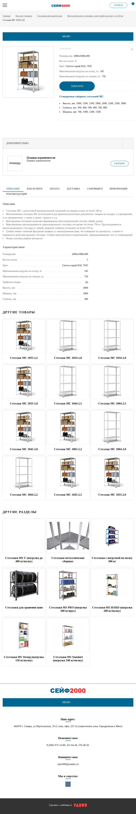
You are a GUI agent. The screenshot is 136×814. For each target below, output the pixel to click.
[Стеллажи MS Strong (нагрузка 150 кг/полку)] (23, 635)
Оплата (55, 188)
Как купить (34, 188)
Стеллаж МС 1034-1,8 (112, 357)
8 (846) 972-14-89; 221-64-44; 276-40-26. (68, 745)
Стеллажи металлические (49, 16)
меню (66, 36)
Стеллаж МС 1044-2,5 (68, 403)
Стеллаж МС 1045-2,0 (24, 449)
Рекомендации (16, 194)
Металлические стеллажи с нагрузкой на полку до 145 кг (95, 16)
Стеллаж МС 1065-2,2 (68, 449)
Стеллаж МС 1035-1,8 (24, 403)
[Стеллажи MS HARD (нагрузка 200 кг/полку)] (112, 585)
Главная (6, 16)
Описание (13, 188)
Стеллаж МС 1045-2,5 (68, 494)
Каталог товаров (24, 16)
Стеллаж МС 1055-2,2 (24, 357)
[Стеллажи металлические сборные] (68, 536)
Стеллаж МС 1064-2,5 (112, 403)
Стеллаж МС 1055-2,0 (112, 494)
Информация (118, 188)
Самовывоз (95, 188)
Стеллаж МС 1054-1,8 (68, 357)
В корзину (119, 163)
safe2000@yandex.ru (68, 764)
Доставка (73, 188)
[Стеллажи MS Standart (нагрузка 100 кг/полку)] (68, 635)
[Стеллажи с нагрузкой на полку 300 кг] (112, 536)
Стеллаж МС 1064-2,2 (24, 494)
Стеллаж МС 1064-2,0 (112, 449)
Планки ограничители (41, 157)
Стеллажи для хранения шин (24, 607)
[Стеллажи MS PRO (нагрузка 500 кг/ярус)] (68, 585)
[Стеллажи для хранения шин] (23, 585)
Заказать (77, 86)
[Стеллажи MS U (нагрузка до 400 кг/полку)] (23, 536)
